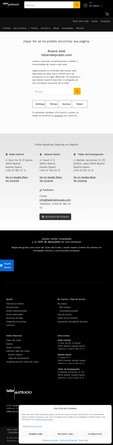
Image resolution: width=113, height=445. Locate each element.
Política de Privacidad (68, 440)
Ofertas (80, 28)
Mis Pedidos (65, 307)
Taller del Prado (80, 21)
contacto (58, 115)
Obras (53, 104)
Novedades (67, 28)
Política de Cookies (45, 419)
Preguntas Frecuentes (16, 321)
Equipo (9, 344)
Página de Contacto (15, 411)
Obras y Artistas (13, 347)
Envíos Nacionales (14, 314)
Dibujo (56, 28)
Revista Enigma (15, 354)
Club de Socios (65, 314)
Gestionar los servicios (32, 426)
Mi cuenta (62, 303)
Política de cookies (50, 440)
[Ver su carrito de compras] (106, 14)
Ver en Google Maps (17, 177)
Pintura (34, 28)
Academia (105, 21)
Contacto (10, 325)
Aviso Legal (83, 440)
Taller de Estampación (18, 358)
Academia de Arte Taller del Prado (22, 362)
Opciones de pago (14, 318)
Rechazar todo (65, 434)
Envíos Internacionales (16, 311)
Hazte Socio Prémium (68, 318)
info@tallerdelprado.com (55, 200)
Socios (94, 21)
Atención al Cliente (15, 303)
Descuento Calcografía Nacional (72, 321)
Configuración (95, 434)
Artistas (7, 28)
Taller (79, 104)
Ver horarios (12, 180)
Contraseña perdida (69, 311)
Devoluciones (12, 307)
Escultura (45, 28)
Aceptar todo (35, 434)
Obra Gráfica (19, 28)
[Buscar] (76, 4)
